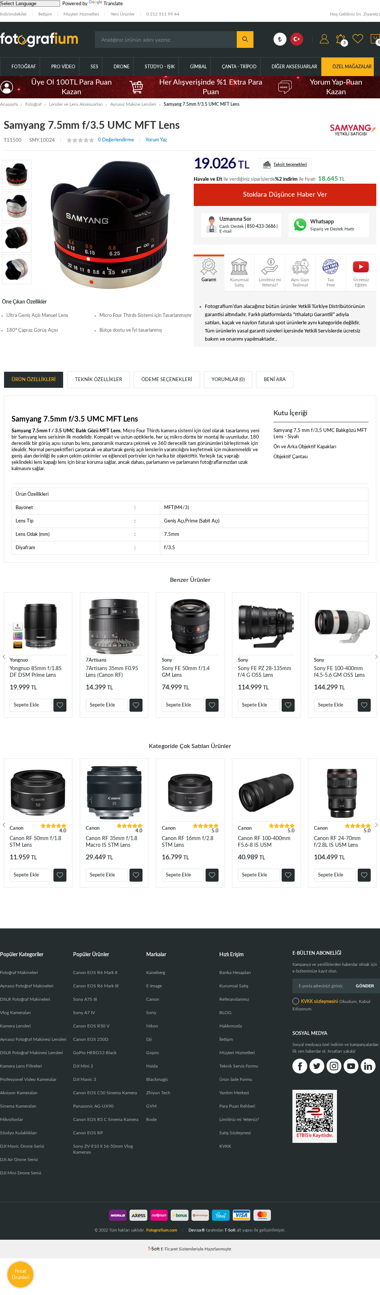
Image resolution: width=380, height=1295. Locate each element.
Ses (94, 67)
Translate (113, 3)
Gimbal (198, 67)
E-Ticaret (169, 1249)
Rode (151, 1119)
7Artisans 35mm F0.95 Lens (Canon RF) (112, 672)
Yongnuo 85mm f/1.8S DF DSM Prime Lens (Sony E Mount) (36, 672)
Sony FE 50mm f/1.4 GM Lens (186, 672)
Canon (16, 828)
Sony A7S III (85, 999)
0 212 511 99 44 (162, 14)
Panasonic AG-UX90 (93, 1106)
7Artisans (96, 660)
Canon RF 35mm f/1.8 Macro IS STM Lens (111, 842)
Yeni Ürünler (123, 14)
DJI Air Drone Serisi (19, 1159)
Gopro (152, 1052)
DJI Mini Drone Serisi (20, 1173)
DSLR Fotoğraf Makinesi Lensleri (31, 1052)
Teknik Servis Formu (238, 1066)
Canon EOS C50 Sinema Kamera (105, 1093)
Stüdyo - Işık (160, 67)
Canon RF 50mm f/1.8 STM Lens (35, 842)
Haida (152, 1066)
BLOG (225, 1012)
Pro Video (63, 67)
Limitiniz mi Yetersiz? (239, 1119)
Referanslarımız (234, 999)
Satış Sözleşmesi (235, 1133)
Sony (167, 660)
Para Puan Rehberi (237, 1106)
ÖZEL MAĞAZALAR (352, 67)
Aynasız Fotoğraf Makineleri (26, 986)
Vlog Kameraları (15, 1012)
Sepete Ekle (26, 705)
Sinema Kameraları (18, 1106)
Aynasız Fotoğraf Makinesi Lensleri (33, 1039)
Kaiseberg (155, 972)
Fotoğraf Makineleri (19, 972)
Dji (149, 1039)
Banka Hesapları (235, 972)
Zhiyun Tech (158, 1093)
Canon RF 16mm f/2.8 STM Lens (187, 842)
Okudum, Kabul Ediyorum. (331, 1005)
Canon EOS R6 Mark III (95, 986)
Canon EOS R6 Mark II (95, 972)
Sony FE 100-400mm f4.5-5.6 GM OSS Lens (339, 672)
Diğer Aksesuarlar (294, 67)
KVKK (225, 1146)
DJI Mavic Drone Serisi (22, 1146)
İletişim (45, 14)
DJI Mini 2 (83, 1066)
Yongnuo (19, 660)
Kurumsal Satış (233, 986)
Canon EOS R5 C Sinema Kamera (105, 1119)
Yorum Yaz (156, 140)
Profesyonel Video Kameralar (28, 1079)
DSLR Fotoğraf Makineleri (25, 999)
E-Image (154, 986)
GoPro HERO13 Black (95, 1052)
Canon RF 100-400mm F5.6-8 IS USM (264, 842)
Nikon (152, 1026)
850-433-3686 (261, 226)
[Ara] (245, 39)
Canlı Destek (231, 226)
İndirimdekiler (13, 14)
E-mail (225, 231)
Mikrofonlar (11, 1119)
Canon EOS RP (88, 1133)
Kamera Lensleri (15, 1026)
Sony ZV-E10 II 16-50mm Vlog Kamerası (103, 1149)
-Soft (154, 1249)
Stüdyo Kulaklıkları (18, 1133)
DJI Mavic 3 (84, 1079)
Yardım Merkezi (234, 1093)
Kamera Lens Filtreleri (21, 1066)
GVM (151, 1106)
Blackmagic (157, 1079)
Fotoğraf (24, 67)
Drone (122, 67)
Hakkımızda (230, 1026)
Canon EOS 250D (90, 1039)
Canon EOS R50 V (91, 1026)
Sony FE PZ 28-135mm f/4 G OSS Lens (264, 672)
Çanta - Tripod (239, 67)
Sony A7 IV (84, 1012)
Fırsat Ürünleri (20, 1274)
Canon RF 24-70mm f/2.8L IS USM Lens (337, 842)
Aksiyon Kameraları (18, 1093)
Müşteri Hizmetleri (81, 14)
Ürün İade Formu (235, 1079)
